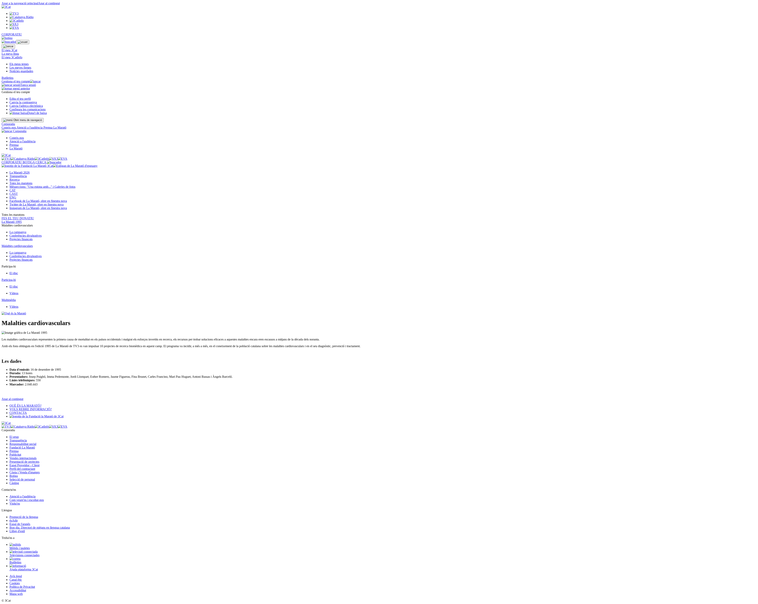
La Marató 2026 (19, 172)
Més (42, 186)
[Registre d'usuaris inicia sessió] (22, 42)
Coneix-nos (9, 127)
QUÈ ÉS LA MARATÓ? (25, 405)
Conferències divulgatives (25, 235)
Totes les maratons (20, 183)
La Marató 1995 (12, 221)
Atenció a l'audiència (30, 127)
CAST (13, 193)
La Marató (59, 127)
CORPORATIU (12, 34)
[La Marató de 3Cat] (50, 165)
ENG (12, 197)
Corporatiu (8, 124)
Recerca (14, 179)
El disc (13, 273)
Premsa (48, 127)
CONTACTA (18, 412)
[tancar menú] (7, 131)
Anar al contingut (49, 3)
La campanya (17, 232)
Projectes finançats (21, 239)
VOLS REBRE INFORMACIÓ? (30, 409)
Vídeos (13, 293)
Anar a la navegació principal (20, 3)
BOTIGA (29, 162)
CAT (12, 190)
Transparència (18, 176)
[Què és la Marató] (14, 313)
